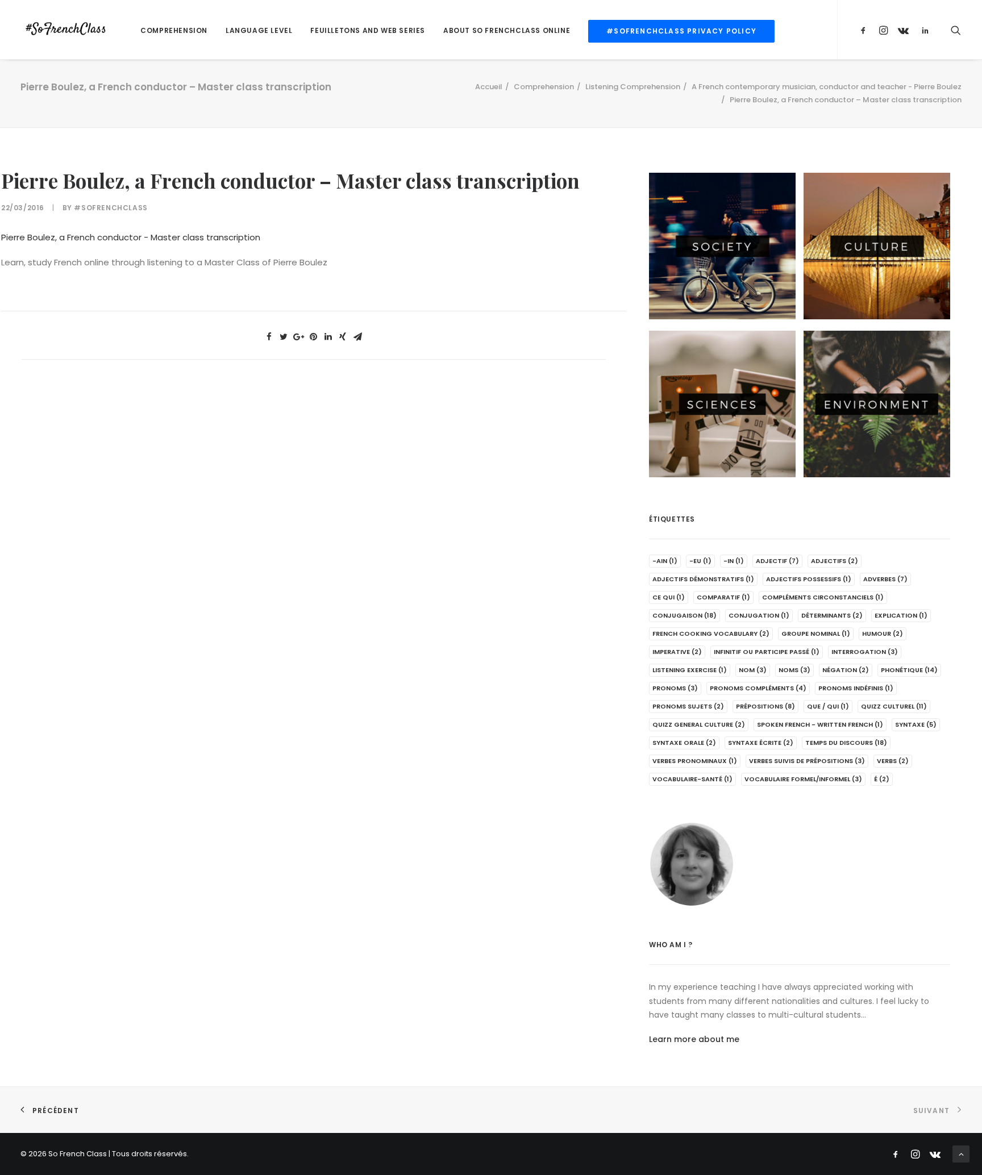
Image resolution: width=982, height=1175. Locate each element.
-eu (700, 560)
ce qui (668, 597)
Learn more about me (694, 1039)
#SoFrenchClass (110, 208)
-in (733, 560)
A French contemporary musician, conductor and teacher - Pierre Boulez (827, 86)
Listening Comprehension (632, 86)
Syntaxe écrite (760, 742)
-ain (664, 560)
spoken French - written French (820, 724)
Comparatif (723, 597)
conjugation (759, 615)
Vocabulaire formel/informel (803, 779)
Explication (901, 615)
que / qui (828, 706)
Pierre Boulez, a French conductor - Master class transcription (130, 237)
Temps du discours (846, 742)
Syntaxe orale (684, 742)
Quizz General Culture (698, 724)
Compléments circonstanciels (823, 597)
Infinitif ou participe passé (766, 651)
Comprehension (173, 30)
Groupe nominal (815, 633)
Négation (845, 669)
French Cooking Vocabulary (710, 633)
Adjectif (777, 560)
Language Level (259, 30)
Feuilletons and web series (367, 30)
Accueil (488, 86)
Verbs (893, 760)
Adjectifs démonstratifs (703, 579)
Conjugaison (684, 615)
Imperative (677, 651)
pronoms (675, 688)
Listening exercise (689, 669)
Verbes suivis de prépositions (807, 760)
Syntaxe (916, 724)
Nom (753, 669)
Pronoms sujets (688, 706)
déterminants (832, 615)
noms (794, 669)
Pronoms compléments (758, 688)
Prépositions (765, 706)
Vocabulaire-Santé (692, 779)
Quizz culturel (894, 706)
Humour (882, 633)
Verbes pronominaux (694, 760)
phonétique (909, 669)
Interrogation (864, 651)
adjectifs (834, 560)
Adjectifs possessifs (808, 579)
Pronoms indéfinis (855, 688)
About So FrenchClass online (506, 30)
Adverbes (885, 579)
